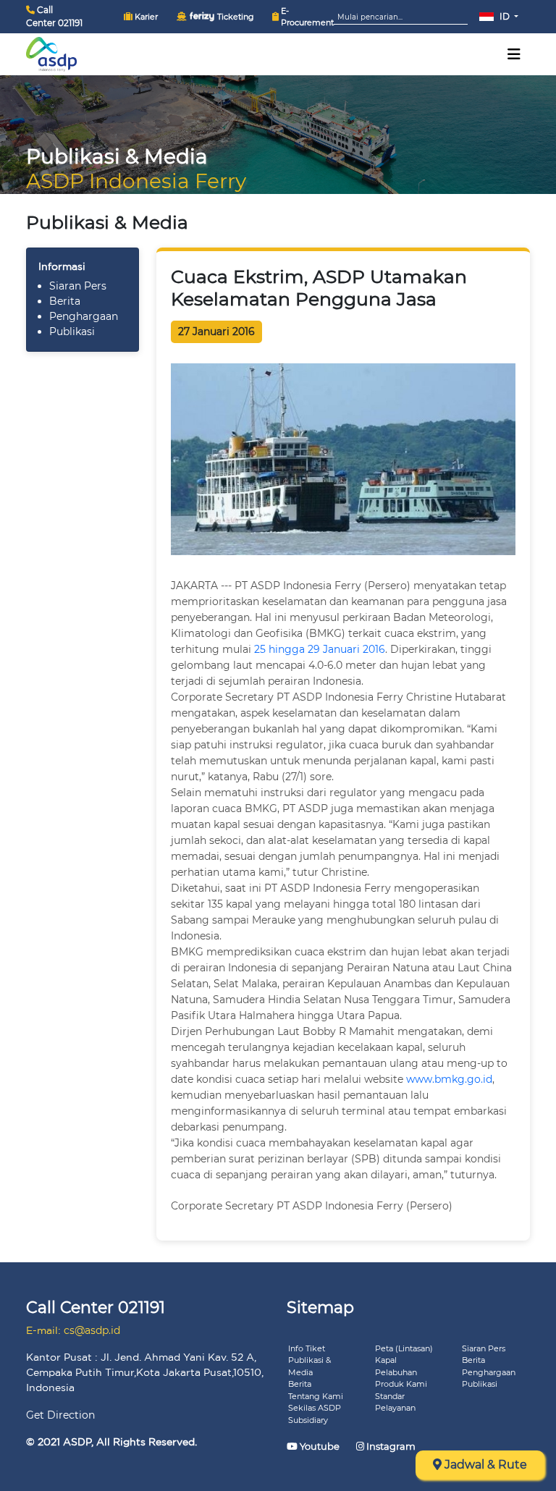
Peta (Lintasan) (404, 1348)
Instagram (390, 1446)
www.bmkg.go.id (449, 1079)
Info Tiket (306, 1348)
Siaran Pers (77, 285)
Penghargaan (83, 316)
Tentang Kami (315, 1396)
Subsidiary (308, 1420)
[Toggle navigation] (514, 54)
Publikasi (72, 331)
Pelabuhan (396, 1372)
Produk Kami (401, 1384)
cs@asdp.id (92, 1330)
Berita (64, 301)
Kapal (386, 1360)
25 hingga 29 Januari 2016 (319, 649)
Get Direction (60, 1415)
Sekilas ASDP (314, 1408)
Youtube (320, 1446)
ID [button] (504, 16)
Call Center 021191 (54, 16)
